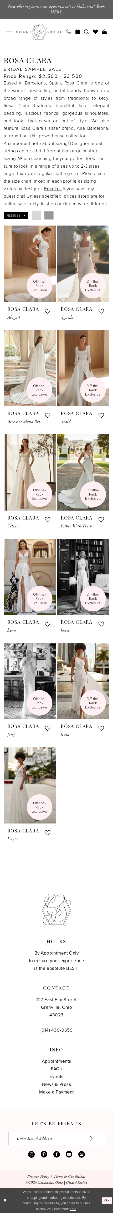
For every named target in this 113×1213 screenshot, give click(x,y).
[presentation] (30, 264)
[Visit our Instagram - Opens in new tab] (31, 1154)
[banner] (38, 32)
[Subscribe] (94, 1138)
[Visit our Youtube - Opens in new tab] (69, 1154)
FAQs (56, 1068)
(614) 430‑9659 (56, 1030)
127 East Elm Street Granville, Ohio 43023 (56, 1007)
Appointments (56, 1061)
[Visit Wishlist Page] (95, 32)
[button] (9, 31)
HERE (56, 12)
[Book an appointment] (77, 32)
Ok (107, 1200)
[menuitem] (9, 31)
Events (56, 1076)
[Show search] (86, 32)
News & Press (56, 1084)
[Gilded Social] (57, 910)
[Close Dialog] (5, 1201)
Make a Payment (56, 1092)
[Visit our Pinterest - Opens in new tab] (44, 1154)
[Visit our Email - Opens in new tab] (81, 1154)
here (73, 1208)
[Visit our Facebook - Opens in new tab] (56, 1154)
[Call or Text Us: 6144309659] (68, 32)
